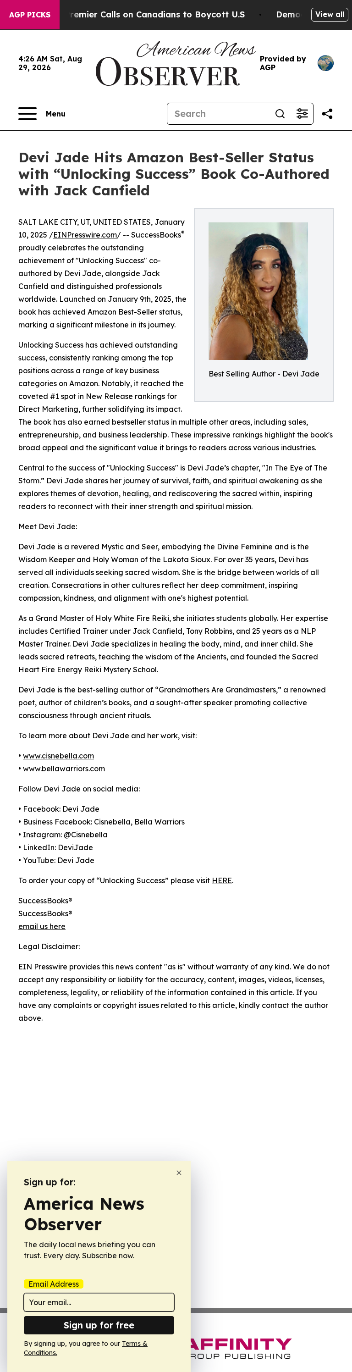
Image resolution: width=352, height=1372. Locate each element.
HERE (222, 880)
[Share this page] (327, 114)
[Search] (280, 113)
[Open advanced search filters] (302, 113)
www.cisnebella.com (58, 755)
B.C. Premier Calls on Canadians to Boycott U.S (146, 14)
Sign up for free (99, 1325)
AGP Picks (29, 14)
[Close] (179, 1172)
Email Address (53, 1284)
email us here (42, 926)
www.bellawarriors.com (64, 768)
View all (329, 14)
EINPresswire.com (85, 234)
